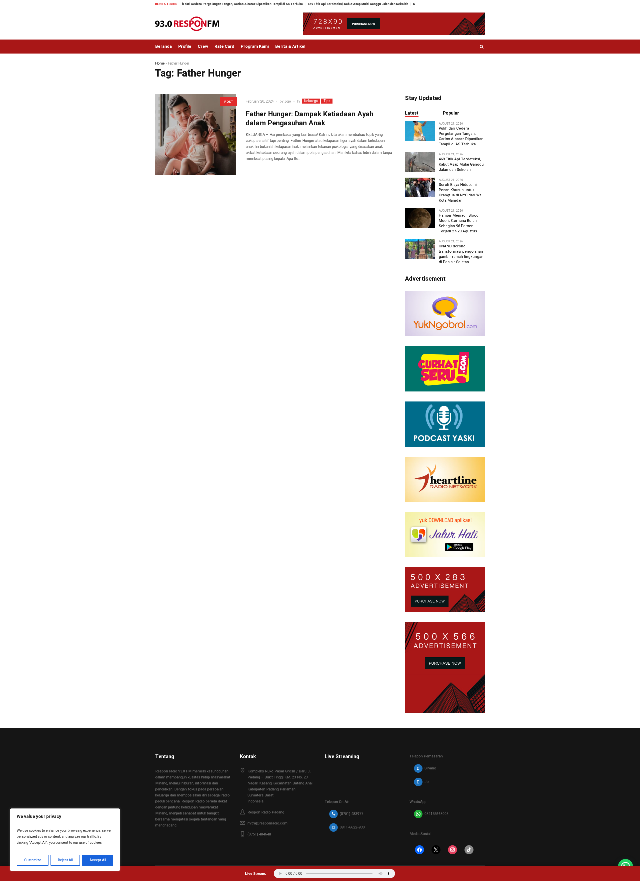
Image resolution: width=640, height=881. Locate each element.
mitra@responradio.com (268, 823)
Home (159, 63)
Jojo (287, 101)
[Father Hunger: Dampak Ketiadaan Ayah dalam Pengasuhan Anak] (195, 134)
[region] (65, 839)
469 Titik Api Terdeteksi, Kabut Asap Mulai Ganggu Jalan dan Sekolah (330, 4)
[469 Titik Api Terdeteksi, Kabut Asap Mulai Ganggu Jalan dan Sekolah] (420, 162)
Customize (32, 860)
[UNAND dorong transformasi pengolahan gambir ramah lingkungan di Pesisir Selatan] (420, 249)
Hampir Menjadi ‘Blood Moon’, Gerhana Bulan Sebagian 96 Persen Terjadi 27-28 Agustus (458, 223)
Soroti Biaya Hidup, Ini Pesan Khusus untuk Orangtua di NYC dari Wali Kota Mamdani (461, 192)
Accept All (98, 860)
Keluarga (311, 101)
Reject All (65, 860)
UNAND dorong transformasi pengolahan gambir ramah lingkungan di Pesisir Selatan (461, 254)
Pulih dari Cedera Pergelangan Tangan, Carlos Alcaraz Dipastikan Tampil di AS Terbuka (212, 4)
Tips (327, 101)
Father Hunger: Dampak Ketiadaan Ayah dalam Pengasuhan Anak (310, 118)
